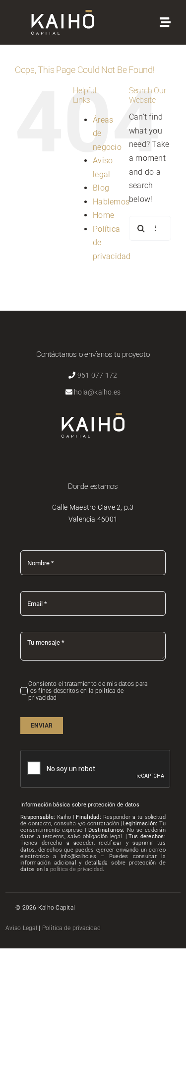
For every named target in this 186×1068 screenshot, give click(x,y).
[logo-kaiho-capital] (63, 13)
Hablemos (111, 201)
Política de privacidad (71, 928)
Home (103, 215)
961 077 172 (97, 375)
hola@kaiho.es (97, 392)
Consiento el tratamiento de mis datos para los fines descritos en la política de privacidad (87, 690)
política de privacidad (76, 869)
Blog (101, 188)
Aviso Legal (21, 928)
